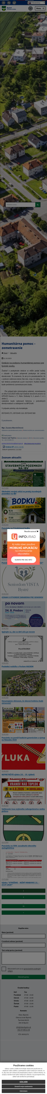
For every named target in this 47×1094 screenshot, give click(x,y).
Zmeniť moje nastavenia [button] (23, 1086)
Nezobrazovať (30, 531)
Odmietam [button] (23, 1091)
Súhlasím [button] (24, 1082)
